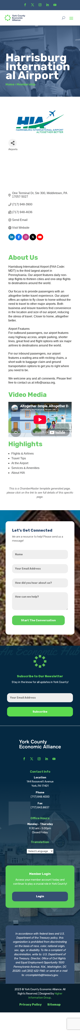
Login (40, 896)
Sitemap (54, 1004)
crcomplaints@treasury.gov (41, 975)
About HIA (18, 472)
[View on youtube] (40, 239)
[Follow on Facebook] (25, 5)
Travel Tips (18, 458)
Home (10, 84)
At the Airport (19, 463)
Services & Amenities (25, 468)
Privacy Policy (30, 1004)
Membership (26, 84)
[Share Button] (12, 143)
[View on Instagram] (26, 239)
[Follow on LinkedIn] (47, 5)
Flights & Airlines (22, 453)
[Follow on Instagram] (40, 5)
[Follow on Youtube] (55, 5)
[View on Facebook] (18, 239)
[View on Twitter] (33, 239)
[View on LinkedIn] (11, 239)
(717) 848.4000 (40, 796)
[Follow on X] (33, 5)
